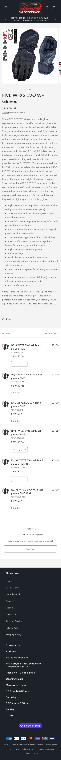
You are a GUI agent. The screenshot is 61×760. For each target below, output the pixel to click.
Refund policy (15, 749)
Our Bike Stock (13, 594)
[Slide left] (24, 89)
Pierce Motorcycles (19, 744)
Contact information (46, 749)
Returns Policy (12, 627)
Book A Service (13, 587)
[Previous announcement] (5, 19)
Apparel (9, 601)
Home (9, 580)
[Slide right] (37, 89)
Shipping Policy (13, 634)
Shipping (5, 112)
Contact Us (11, 614)
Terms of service (32, 753)
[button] (6, 7)
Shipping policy (29, 749)
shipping (29, 541)
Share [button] (8, 318)
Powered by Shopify (35, 744)
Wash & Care (12, 607)
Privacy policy (51, 744)
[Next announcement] (55, 19)
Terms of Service (14, 621)
